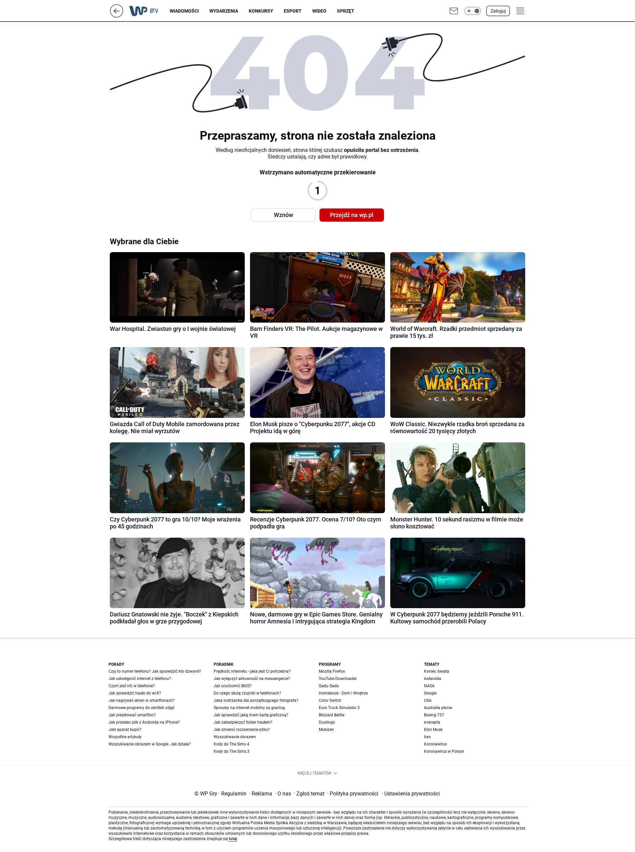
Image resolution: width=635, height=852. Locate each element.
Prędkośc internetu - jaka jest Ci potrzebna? (252, 671)
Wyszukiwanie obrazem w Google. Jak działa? (149, 744)
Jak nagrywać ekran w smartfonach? (141, 700)
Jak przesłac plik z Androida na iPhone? (144, 722)
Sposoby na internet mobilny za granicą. (250, 707)
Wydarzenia (223, 11)
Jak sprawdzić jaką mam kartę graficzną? (251, 715)
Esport (293, 11)
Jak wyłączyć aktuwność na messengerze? (252, 678)
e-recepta (432, 722)
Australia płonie (438, 707)
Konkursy (261, 11)
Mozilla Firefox (332, 671)
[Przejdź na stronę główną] (116, 16)
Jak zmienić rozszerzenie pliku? (242, 729)
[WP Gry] (149, 11)
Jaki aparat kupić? (125, 729)
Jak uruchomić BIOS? (233, 686)
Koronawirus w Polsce (444, 751)
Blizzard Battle (331, 715)
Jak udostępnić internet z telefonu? (139, 678)
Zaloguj (498, 11)
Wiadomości (184, 11)
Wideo (319, 11)
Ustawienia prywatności (411, 793)
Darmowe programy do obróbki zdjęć (141, 707)
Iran (427, 737)
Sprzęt (345, 11)
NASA (429, 686)
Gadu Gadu (329, 686)
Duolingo (327, 722)
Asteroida (432, 678)
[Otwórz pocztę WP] (453, 11)
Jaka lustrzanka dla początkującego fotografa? (256, 700)
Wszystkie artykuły (125, 737)
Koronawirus (435, 744)
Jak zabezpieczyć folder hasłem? (243, 722)
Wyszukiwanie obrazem (235, 737)
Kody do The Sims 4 (231, 744)
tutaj (233, 838)
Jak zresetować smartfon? (132, 715)
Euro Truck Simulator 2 (339, 707)
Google (430, 693)
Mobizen (326, 729)
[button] (472, 11)
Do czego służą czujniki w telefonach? (247, 693)
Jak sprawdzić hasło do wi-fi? (134, 693)
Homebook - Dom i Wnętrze (343, 693)
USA (428, 700)
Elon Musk (433, 729)
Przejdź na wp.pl (351, 214)
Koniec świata (436, 671)
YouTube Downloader (338, 678)
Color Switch (330, 700)
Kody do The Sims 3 (231, 751)
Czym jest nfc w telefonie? (131, 686)
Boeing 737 (434, 715)
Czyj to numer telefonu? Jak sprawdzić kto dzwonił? (154, 671)
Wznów (283, 214)
